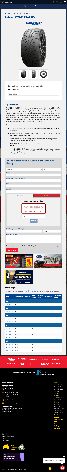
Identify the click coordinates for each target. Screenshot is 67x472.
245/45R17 (9, 334)
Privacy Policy (39, 246)
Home (8, 13)
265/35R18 (9, 350)
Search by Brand (58, 389)
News (56, 424)
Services (57, 402)
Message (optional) (11, 234)
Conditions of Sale (21, 469)
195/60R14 (9, 305)
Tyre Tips (56, 393)
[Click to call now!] (52, 2)
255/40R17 (9, 337)
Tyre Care (56, 391)
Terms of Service (50, 246)
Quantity (45, 167)
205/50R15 (9, 312)
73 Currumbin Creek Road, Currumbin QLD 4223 (12, 394)
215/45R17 (9, 332)
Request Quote (12, 250)
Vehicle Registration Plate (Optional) (16, 229)
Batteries (56, 404)
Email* (8, 183)
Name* (8, 172)
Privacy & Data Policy (12, 469)
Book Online (58, 419)
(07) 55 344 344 (10, 399)
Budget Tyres (5, 438)
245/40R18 (9, 347)
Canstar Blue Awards (8, 436)
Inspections (57, 406)
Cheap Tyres (5, 440)
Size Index (5, 434)
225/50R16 (9, 322)
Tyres (56, 383)
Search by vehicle (30, 291)
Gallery (56, 426)
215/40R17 (9, 329)
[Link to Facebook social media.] (49, 468)
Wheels (56, 395)
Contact (56, 417)
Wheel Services (58, 413)
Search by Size (58, 387)
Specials (57, 415)
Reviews (57, 428)
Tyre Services (57, 410)
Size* (7, 167)
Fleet (55, 421)
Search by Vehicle (59, 385)
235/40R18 (9, 344)
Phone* (15, 178)
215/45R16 (9, 319)
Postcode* (9, 189)
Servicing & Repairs (59, 408)
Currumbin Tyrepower (35, 6)
